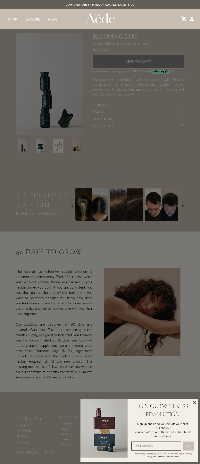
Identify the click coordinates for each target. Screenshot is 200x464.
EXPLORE (32, 19)
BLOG (52, 19)
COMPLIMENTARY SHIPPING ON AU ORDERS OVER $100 (100, 4)
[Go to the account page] (191, 19)
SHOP (12, 19)
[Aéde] (100, 19)
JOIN (189, 446)
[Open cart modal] (183, 19)
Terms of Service (165, 457)
